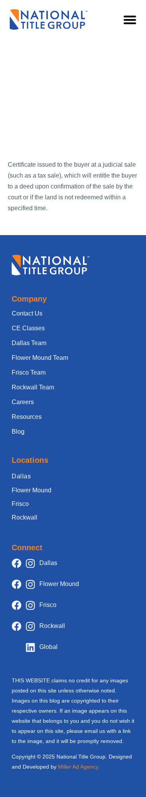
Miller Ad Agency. (79, 767)
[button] (130, 19)
